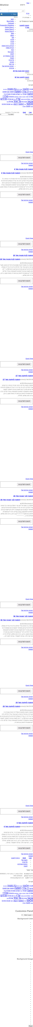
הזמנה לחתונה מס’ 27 (24, 376)
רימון (12, 104)
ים (21, 94)
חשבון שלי (11, 52)
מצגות (12, 58)
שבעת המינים (6, 104)
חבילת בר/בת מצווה (8, 46)
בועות (21, 89)
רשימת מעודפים (22, 864)
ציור (7, 101)
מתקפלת (11, 96)
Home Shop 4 (9, 31)
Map (12, 33)
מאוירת (13, 94)
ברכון (18, 89)
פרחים (3, 98)
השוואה (30, 165)
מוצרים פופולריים (8, 56)
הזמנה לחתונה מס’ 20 (24, 703)
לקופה (12, 54)
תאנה (32, 106)
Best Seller (10, 21)
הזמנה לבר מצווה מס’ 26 (23, 496)
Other (12, 35)
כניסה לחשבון (15, 858)
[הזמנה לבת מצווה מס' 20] (16, 236)
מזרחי (27, 96)
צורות (11, 101)
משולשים (16, 96)
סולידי (5, 96)
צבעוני (30, 101)
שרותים (11, 68)
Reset (30, 1026)
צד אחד (17, 101)
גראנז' (31, 92)
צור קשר (11, 64)
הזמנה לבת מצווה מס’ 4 (23, 169)
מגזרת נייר (7, 94)
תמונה (28, 106)
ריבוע (16, 104)
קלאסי (29, 103)
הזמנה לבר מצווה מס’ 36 (23, 616)
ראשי (12, 19)
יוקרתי (24, 94)
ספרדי (31, 99)
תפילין (24, 106)
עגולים (28, 99)
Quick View (29, 152)
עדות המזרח (23, 99)
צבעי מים (24, 101)
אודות (12, 39)
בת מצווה (11, 89)
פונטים (12, 62)
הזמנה (17, 91)
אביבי (31, 89)
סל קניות (11, 60)
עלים (15, 99)
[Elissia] (1, 14)
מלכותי (23, 96)
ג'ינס (6, 89)
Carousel (11, 23)
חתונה (30, 94)
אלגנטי (26, 89)
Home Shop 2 (9, 29)
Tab (13, 37)
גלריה (12, 43)
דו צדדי (25, 91)
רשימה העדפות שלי (8, 66)
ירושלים (18, 94)
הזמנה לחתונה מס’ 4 (25, 823)
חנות (12, 50)
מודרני (31, 96)
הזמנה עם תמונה (8, 92)
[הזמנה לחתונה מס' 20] (16, 683)
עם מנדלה (10, 99)
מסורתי (20, 96)
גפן (4, 89)
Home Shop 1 (9, 27)
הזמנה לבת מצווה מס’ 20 (23, 255)
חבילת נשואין (10, 48)
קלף (25, 104)
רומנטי (21, 104)
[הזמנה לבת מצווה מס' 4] (16, 150)
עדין (18, 98)
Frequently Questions (7, 25)
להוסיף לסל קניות (24, 157)
